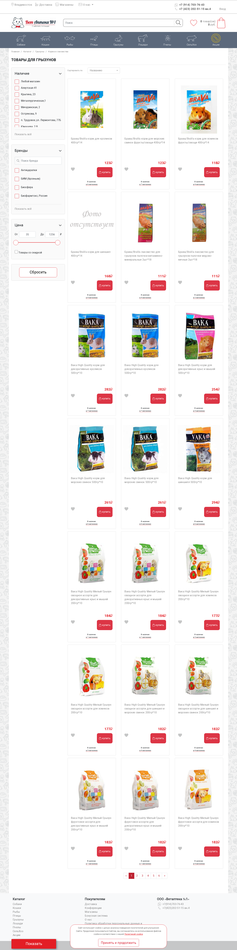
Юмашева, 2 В (29, 126)
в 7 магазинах (145, 184)
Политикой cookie (133, 934)
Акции (16, 935)
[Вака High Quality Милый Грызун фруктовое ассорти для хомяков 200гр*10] (199, 789)
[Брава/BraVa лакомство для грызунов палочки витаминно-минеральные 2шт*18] (145, 223)
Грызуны (39, 51)
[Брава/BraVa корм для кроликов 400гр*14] (92, 109)
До (42, 234)
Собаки (17, 904)
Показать (34, 944)
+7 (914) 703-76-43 (192, 4)
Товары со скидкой (30, 252)
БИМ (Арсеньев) (30, 178)
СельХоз (18, 931)
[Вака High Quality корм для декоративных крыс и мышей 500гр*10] (199, 336)
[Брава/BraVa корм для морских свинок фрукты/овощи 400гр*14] (145, 109)
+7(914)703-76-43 (173, 904)
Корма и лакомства (58, 51)
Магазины (66, 4)
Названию (96, 70)
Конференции (93, 908)
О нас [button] (86, 4)
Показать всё (23, 134)
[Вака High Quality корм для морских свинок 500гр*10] (92, 449)
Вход (222, 8)
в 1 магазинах (92, 637)
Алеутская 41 (29, 87)
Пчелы (17, 927)
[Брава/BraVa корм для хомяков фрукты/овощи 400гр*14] (199, 109)
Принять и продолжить (118, 943)
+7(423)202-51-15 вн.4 (176, 908)
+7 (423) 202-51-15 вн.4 (195, 8)
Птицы (17, 915)
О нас (88, 919)
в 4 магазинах (199, 184)
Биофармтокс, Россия (34, 195)
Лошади (18, 923)
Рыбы (16, 911)
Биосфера (27, 187)
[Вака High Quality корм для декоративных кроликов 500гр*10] (92, 336)
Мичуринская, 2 (30, 107)
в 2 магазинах (199, 298)
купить (106, 172)
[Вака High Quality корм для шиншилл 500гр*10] (199, 449)
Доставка (45, 4)
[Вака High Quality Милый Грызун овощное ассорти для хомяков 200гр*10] (199, 562)
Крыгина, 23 (28, 94)
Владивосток (23, 4)
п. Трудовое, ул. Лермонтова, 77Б (41, 120)
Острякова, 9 (29, 113)
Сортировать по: (75, 70)
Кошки (17, 908)
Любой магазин (30, 81)
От (16, 234)
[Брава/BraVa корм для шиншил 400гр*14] (92, 223)
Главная (15, 51)
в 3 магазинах (199, 411)
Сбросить (38, 272)
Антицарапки (29, 170)
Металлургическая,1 (33, 100)
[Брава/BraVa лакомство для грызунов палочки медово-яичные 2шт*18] (199, 223)
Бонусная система (96, 915)
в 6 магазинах (92, 184)
